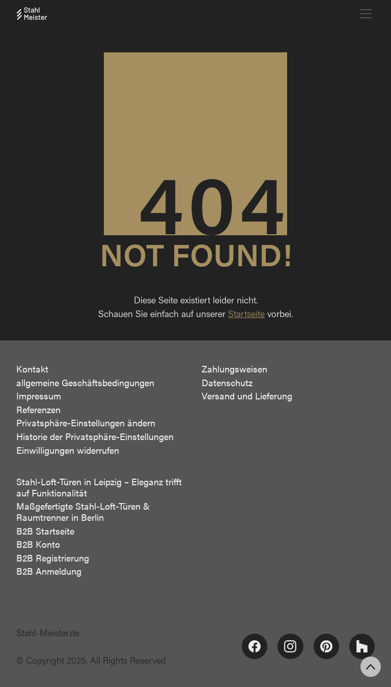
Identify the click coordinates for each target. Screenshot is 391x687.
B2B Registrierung (52, 558)
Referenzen (38, 409)
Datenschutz (227, 382)
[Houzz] (362, 646)
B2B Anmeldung (48, 571)
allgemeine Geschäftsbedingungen (85, 382)
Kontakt (32, 368)
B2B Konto (38, 544)
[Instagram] (290, 646)
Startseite (246, 313)
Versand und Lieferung (247, 395)
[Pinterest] (326, 646)
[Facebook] (254, 646)
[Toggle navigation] (366, 13)
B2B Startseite (45, 531)
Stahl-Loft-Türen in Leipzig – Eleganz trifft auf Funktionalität (99, 487)
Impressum (38, 395)
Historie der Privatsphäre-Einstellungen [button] (95, 436)
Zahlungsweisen (234, 368)
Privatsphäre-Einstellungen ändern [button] (85, 422)
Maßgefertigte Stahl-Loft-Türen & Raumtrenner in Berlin (83, 511)
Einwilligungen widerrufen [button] (67, 450)
